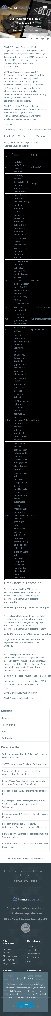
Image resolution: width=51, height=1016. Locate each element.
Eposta (30, 26)
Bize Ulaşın (8, 949)
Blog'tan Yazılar (10, 956)
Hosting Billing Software (20, 858)
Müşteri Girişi (9, 963)
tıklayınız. (34, 692)
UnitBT (30, 961)
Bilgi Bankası (8, 960)
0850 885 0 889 (25, 880)
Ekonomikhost (33, 954)
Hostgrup (31, 946)
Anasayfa (13, 26)
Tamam (25, 1004)
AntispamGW (33, 957)
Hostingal (31, 950)
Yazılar (22, 26)
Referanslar (8, 952)
